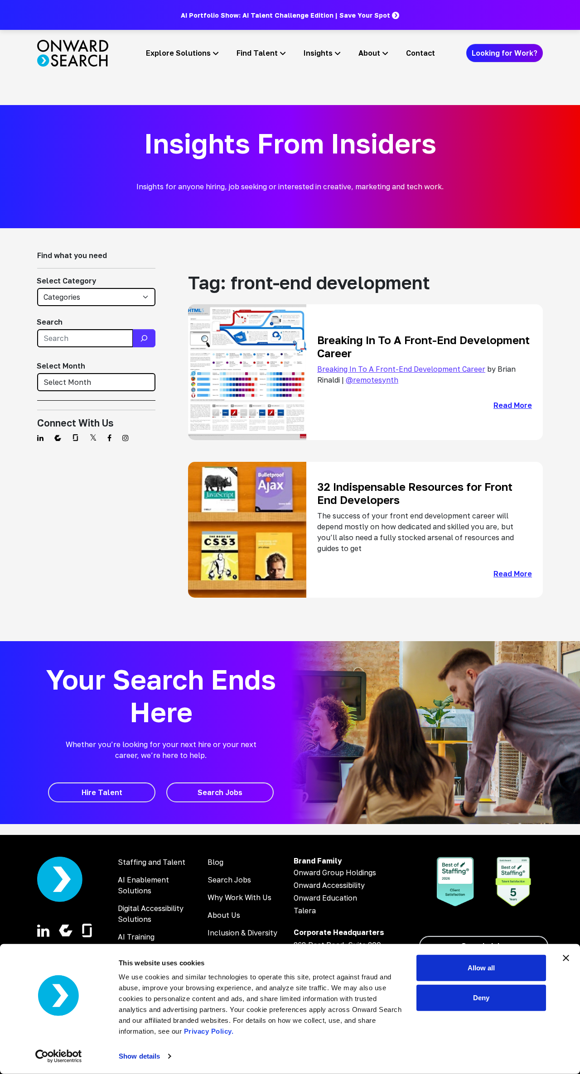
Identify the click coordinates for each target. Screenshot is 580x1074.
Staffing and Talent (151, 862)
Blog (215, 862)
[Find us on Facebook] (109, 437)
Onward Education (325, 897)
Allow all (481, 968)
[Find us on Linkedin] (40, 437)
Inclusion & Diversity (242, 932)
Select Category (66, 280)
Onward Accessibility (329, 885)
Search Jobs (229, 879)
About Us (224, 915)
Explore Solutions (178, 53)
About (369, 53)
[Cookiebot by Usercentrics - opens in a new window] (58, 1056)
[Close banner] (566, 958)
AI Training (136, 936)
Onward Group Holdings (335, 872)
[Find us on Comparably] (57, 437)
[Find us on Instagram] (125, 437)
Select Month (61, 365)
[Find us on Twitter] (93, 437)
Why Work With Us (239, 897)
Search (50, 321)
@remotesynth (372, 379)
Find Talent (257, 53)
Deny (481, 997)
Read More (512, 405)
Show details (139, 1056)
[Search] (144, 338)
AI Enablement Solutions (143, 885)
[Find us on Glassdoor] (75, 437)
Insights (318, 53)
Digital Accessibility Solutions (151, 914)
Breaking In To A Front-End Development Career (401, 369)
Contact (420, 53)
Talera (305, 910)
